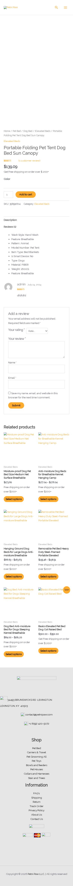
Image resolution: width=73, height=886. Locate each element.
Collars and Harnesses (36, 773)
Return (36, 801)
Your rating (16, 330)
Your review (17, 339)
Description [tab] (10, 219)
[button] (56, 7)
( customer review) (29, 160)
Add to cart (25, 194)
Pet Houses (36, 769)
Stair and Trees (36, 777)
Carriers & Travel (36, 752)
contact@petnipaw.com (39, 714)
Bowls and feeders (36, 765)
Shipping (36, 797)
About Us (36, 814)
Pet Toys (36, 760)
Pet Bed (17, 131)
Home (7, 131)
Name (12, 362)
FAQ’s (36, 793)
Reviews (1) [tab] (10, 226)
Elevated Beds (42, 131)
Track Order (36, 806)
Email (12, 377)
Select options (14, 499)
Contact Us (36, 818)
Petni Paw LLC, (36, 873)
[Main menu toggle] (65, 7)
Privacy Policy (36, 810)
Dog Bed (27, 131)
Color (7, 178)
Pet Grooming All (37, 756)
